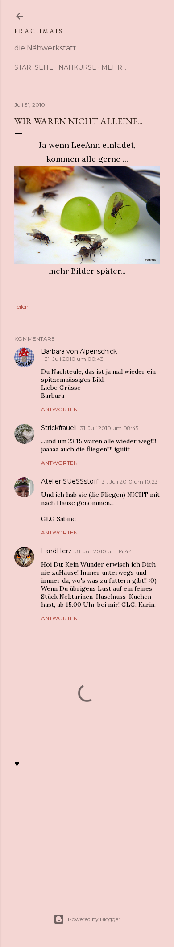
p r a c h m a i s (38, 31)
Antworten (59, 409)
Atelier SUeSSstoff (69, 481)
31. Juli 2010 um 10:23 (130, 481)
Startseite (34, 67)
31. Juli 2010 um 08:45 (109, 428)
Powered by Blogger (94, 919)
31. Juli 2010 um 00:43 (74, 358)
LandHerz (56, 551)
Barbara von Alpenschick (79, 351)
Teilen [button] (21, 306)
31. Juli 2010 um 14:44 (103, 551)
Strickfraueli (59, 428)
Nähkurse (77, 67)
